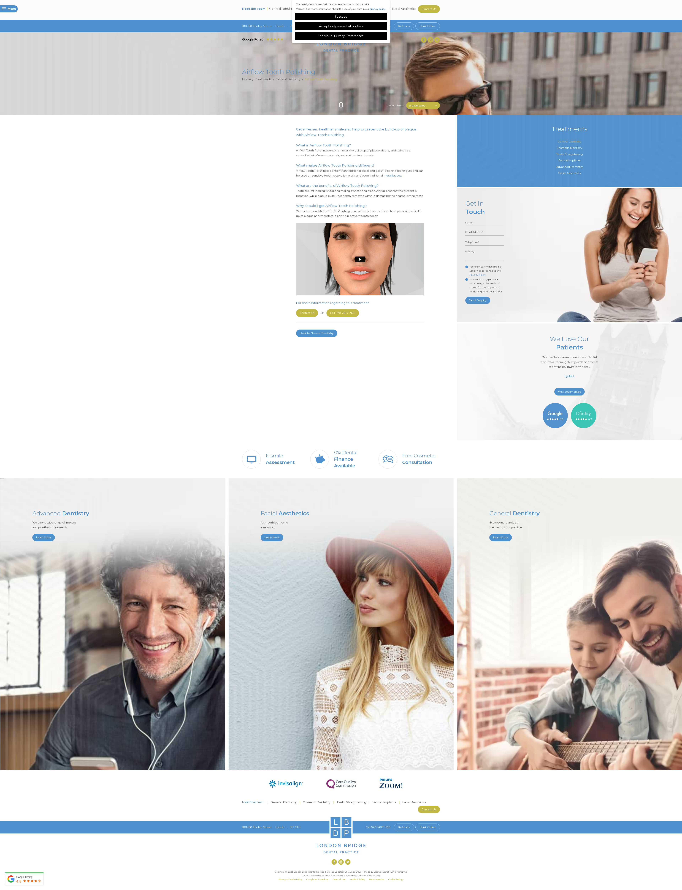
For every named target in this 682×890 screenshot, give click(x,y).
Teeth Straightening (569, 154)
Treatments (263, 79)
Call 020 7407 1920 (378, 827)
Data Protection (376, 879)
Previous (429, 99)
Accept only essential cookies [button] (341, 26)
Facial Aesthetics (404, 8)
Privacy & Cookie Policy (290, 879)
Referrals (404, 26)
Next (438, 99)
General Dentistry (282, 8)
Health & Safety (357, 879)
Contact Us (429, 9)
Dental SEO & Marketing (395, 871)
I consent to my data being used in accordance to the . (485, 270)
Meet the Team (253, 8)
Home (246, 79)
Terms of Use (338, 879)
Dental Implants (569, 160)
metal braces (392, 175)
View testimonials (569, 391)
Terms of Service (368, 875)
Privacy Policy (478, 274)
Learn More (43, 537)
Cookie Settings (396, 879)
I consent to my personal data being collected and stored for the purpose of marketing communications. (486, 285)
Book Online (428, 26)
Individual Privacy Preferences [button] (341, 36)
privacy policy (377, 8)
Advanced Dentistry (569, 167)
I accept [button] (341, 16)
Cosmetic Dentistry (569, 147)
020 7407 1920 (342, 313)
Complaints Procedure (317, 879)
